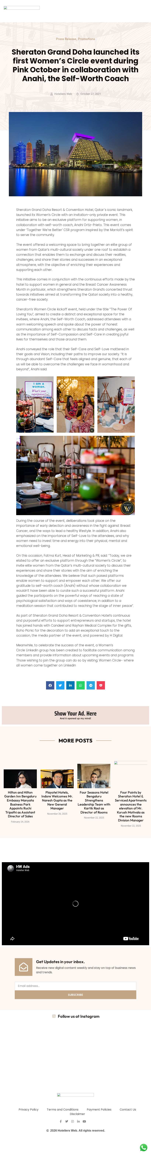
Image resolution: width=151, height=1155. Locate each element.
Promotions (86, 39)
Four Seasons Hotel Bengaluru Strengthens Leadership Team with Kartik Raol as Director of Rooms (94, 802)
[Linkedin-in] (78, 1121)
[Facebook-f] (60, 1121)
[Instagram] (72, 1121)
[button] (50, 685)
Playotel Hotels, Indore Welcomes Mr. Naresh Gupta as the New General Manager (57, 800)
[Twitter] (66, 1121)
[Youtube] (84, 1121)
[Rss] (90, 1121)
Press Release (66, 39)
